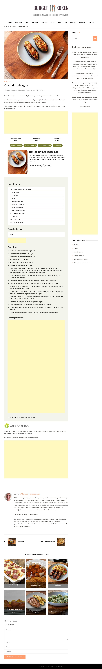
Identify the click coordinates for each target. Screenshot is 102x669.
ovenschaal (16, 307)
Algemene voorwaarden (80, 259)
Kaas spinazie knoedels (58, 611)
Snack (59, 22)
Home (10, 22)
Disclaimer (77, 245)
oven (25, 307)
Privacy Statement (79, 255)
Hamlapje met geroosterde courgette (36, 611)
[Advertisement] (36, 122)
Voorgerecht (82, 22)
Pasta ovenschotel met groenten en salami (14, 585)
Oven (12, 251)
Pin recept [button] (47, 165)
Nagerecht (44, 22)
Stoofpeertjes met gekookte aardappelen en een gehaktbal (14, 610)
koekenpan (23, 291)
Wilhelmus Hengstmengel (10, 90)
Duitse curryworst (36, 585)
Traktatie (91, 22)
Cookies (76, 248)
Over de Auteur (78, 252)
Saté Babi (58, 585)
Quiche (52, 22)
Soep (65, 22)
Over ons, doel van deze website (83, 263)
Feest (26, 22)
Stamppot (72, 22)
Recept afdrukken (35, 165)
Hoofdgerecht (35, 22)
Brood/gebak (18, 22)
